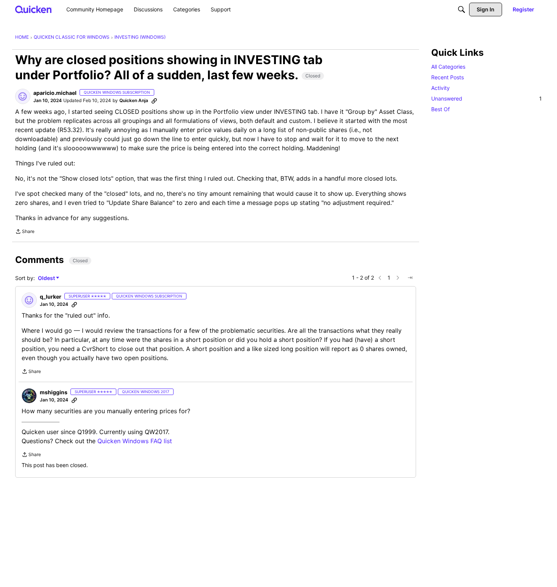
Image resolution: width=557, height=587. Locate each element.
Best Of (440, 109)
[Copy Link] (154, 100)
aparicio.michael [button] (55, 93)
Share (24, 232)
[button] (22, 96)
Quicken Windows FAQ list (134, 441)
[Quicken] (33, 9)
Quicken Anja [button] (133, 100)
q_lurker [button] (50, 296)
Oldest (47, 278)
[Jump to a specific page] (410, 278)
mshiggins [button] (53, 392)
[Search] (461, 9)
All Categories (448, 66)
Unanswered (486, 98)
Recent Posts (447, 77)
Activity (440, 88)
